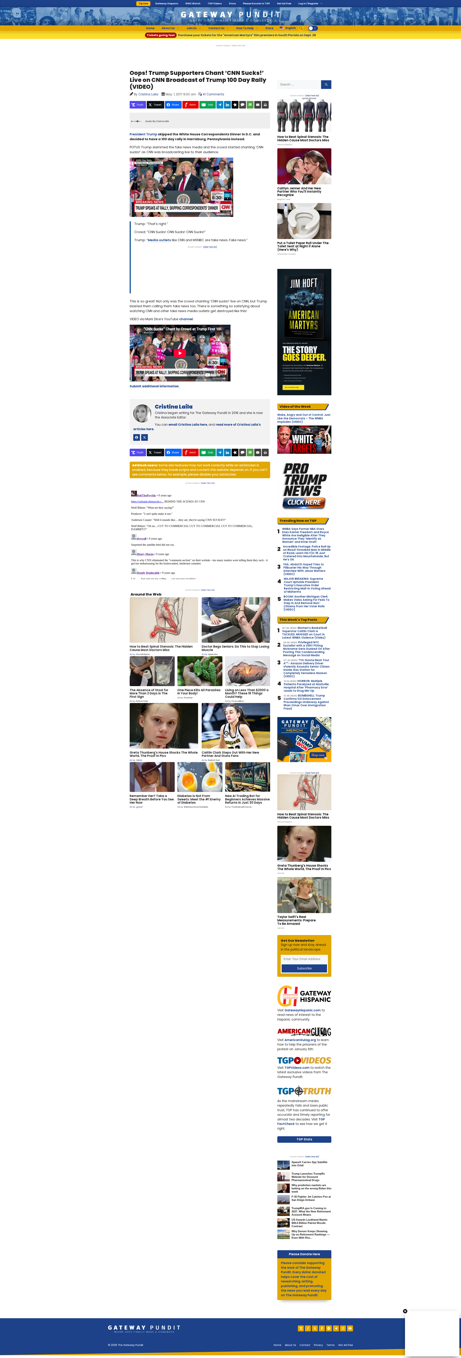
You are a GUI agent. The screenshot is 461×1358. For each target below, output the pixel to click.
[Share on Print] (265, 105)
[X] (315, 1328)
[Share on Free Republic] (235, 105)
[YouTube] (350, 1328)
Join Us (192, 28)
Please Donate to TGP (256, 3)
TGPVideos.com (297, 1068)
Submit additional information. (155, 386)
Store (232, 3)
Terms (330, 1345)
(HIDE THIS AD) (238, 45)
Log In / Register (308, 3)
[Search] (326, 84)
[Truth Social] (301, 1328)
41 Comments (213, 94)
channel (186, 319)
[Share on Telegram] (219, 105)
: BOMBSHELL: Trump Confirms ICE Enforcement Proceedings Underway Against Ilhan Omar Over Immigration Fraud (306, 702)
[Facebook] (322, 1328)
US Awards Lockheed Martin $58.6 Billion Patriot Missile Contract (309, 1223)
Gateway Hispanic (166, 3)
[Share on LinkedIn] (227, 105)
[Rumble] (329, 1328)
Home (150, 28)
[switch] (313, 28)
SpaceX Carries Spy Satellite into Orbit (309, 1164)
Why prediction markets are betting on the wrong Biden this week (311, 1188)
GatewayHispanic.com (303, 1010)
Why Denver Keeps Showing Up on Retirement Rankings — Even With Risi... (311, 1234)
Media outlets (159, 240)
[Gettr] (308, 1328)
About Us (168, 28)
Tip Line (143, 3)
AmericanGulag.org (300, 1040)
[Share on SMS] (250, 105)
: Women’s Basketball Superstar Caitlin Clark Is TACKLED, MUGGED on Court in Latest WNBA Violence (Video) (304, 632)
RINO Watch (192, 3)
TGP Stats (304, 1139)
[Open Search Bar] (301, 28)
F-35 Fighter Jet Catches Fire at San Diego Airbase (311, 1198)
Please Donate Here (304, 1254)
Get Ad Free (284, 3)
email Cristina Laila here (188, 424)
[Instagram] (343, 1328)
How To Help (245, 28)
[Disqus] (200, 534)
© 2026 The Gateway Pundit (125, 1345)
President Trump (143, 134)
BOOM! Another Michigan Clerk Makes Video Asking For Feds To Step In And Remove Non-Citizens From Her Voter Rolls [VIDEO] (306, 603)
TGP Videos (215, 3)
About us (290, 1345)
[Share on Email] (257, 105)
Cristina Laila (174, 407)
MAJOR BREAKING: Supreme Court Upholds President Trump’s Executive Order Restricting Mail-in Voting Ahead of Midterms (307, 585)
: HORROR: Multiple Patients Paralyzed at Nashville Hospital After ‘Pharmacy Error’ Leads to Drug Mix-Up (306, 685)
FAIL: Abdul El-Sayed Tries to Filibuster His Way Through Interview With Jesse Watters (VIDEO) (304, 569)
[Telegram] (336, 1328)
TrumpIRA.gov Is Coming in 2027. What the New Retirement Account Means (311, 1211)
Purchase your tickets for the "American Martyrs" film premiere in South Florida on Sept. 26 (231, 35)
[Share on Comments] (242, 105)
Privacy (318, 1345)
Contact (305, 1345)
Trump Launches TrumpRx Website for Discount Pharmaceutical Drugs (308, 1177)
